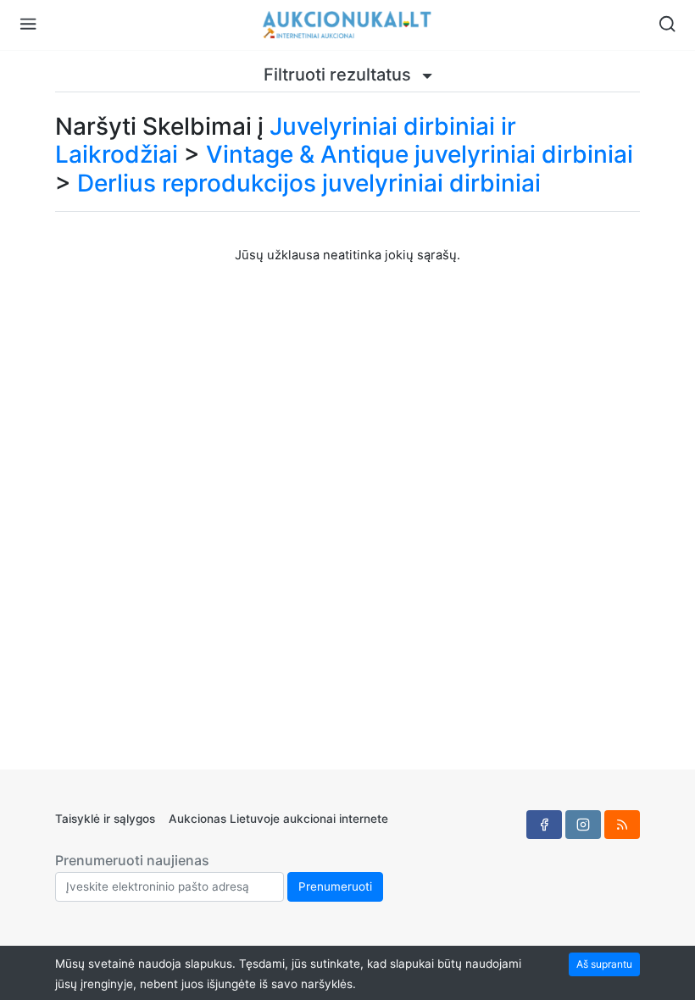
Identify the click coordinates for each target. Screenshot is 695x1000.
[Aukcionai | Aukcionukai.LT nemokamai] (347, 25)
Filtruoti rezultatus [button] (339, 74)
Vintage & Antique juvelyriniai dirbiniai (419, 154)
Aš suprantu (604, 964)
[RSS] (622, 824)
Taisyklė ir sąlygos (105, 818)
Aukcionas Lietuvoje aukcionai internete (278, 818)
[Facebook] (544, 824)
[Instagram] (583, 824)
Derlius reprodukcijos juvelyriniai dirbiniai (309, 183)
